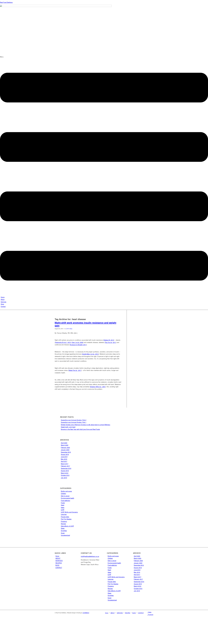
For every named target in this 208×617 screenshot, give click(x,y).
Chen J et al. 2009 (77, 342)
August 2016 (65, 471)
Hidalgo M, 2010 (109, 340)
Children (63, 493)
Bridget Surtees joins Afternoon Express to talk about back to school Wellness (85, 425)
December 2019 (66, 452)
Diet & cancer (65, 496)
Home (2, 297)
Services (3, 302)
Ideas (62, 507)
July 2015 (64, 478)
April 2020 (64, 443)
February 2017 (65, 466)
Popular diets (65, 517)
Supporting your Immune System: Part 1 (73, 422)
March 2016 (64, 473)
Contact (3, 306)
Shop (2, 304)
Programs (64, 521)
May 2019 (64, 459)
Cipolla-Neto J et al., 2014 (90, 354)
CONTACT (58, 568)
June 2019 (64, 457)
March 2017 (64, 464)
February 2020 (65, 447)
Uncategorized (65, 535)
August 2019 (65, 454)
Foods (63, 503)
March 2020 (64, 445)
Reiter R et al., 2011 (75, 370)
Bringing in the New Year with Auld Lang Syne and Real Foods (80, 429)
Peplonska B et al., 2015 (63, 342)
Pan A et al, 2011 (110, 342)
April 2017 (64, 461)
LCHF (67, 328)
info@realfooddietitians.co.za (90, 556)
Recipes (63, 524)
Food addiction (65, 500)
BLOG (57, 565)
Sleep (70, 328)
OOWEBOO (86, 613)
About (2, 299)
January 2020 (65, 450)
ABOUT (57, 558)
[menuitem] (106, 612)
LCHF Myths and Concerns (69, 512)
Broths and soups (66, 491)
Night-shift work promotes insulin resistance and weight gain (85, 324)
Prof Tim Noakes (66, 519)
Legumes (64, 514)
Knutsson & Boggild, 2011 (78, 345)
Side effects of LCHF (67, 526)
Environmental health (67, 498)
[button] (104, 176)
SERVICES (59, 561)
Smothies (64, 531)
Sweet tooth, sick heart (68, 427)
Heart (62, 505)
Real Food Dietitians (6, 2)
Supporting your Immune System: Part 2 (73, 420)
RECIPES (58, 563)
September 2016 (66, 468)
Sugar (63, 533)
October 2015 (65, 475)
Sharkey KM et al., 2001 (97, 387)
